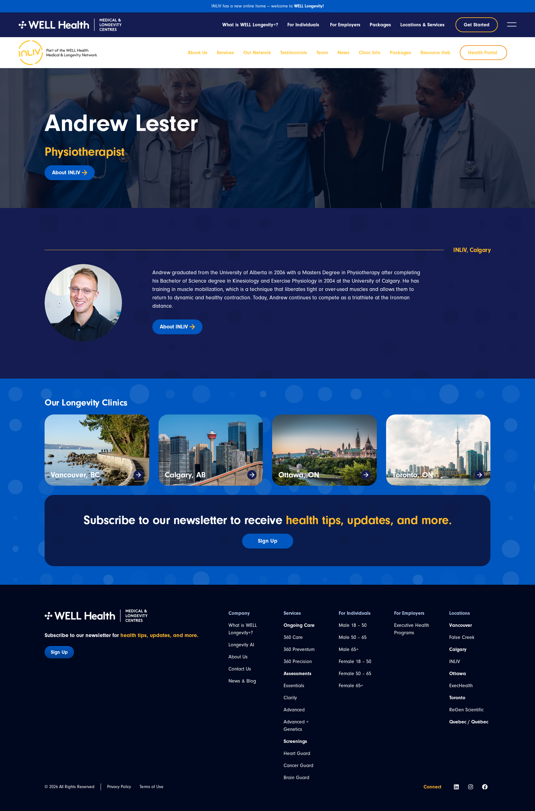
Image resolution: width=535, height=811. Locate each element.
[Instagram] (470, 786)
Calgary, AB (185, 475)
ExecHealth (461, 685)
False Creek (461, 637)
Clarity (290, 697)
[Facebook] (484, 786)
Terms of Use (151, 786)
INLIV (454, 661)
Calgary (458, 649)
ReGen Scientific (466, 710)
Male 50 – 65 (353, 637)
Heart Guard (297, 753)
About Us (238, 657)
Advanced (294, 710)
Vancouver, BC (75, 475)
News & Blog (242, 681)
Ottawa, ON (298, 475)
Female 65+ (351, 685)
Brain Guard (296, 777)
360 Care (293, 637)
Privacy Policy (119, 786)
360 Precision (298, 661)
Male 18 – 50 (353, 625)
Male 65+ (349, 649)
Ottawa (457, 673)
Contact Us (239, 669)
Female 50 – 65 (355, 673)
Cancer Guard (298, 765)
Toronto (457, 697)
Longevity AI (241, 645)
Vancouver (460, 625)
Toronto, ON (412, 475)
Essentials (294, 685)
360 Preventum (299, 649)
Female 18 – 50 (355, 661)
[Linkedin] (456, 786)
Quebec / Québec (468, 722)
